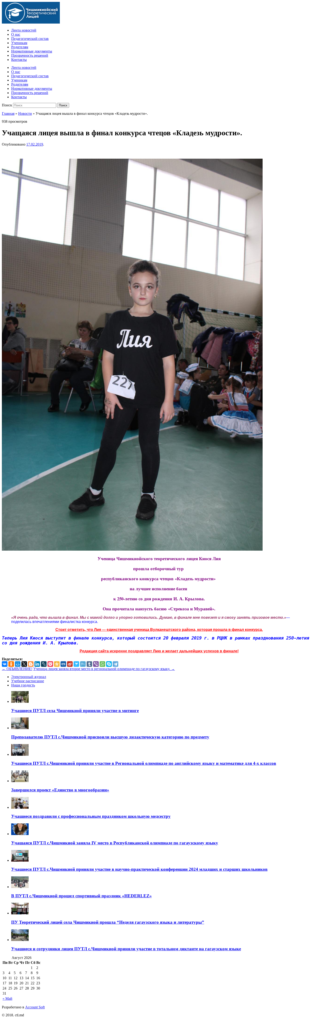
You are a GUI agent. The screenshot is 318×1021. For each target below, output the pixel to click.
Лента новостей (23, 30)
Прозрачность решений (29, 55)
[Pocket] (50, 664)
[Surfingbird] (76, 664)
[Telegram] (115, 664)
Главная (8, 113)
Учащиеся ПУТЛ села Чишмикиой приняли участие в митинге (75, 710)
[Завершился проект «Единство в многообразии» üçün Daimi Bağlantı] (20, 781)
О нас (15, 34)
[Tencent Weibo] (83, 664)
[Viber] (96, 664)
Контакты (19, 60)
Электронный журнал (28, 677)
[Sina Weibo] (70, 664)
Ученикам (19, 43)
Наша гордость (23, 685)
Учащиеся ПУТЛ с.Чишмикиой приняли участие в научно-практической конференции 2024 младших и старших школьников (139, 869)
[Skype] (109, 664)
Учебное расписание (27, 681)
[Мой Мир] (17, 664)
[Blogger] (31, 664)
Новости (25, 113)
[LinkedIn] (37, 664)
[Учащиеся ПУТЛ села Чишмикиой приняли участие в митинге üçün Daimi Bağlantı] (20, 701)
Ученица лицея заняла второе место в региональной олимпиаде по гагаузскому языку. (104, 669)
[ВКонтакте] (4, 664)
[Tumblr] (89, 664)
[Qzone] (57, 664)
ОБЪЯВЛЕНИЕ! (17, 669)
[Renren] (63, 664)
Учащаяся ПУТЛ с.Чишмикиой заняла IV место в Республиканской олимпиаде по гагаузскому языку (114, 842)
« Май (7, 998)
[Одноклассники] (11, 664)
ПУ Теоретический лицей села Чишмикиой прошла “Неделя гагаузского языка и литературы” (107, 922)
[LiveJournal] (44, 664)
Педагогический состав (30, 39)
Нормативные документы (31, 51)
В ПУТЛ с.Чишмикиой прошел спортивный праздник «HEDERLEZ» (81, 895)
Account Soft (35, 1007)
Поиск (7, 105)
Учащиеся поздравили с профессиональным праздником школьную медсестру (91, 816)
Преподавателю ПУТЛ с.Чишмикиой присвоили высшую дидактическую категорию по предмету (110, 736)
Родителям (19, 47)
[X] (24, 664)
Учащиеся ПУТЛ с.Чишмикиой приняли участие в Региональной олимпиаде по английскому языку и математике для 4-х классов (143, 763)
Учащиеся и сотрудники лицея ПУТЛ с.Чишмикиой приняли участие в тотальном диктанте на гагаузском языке (126, 948)
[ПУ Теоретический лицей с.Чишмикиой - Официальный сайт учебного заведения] (31, 22)
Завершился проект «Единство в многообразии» (60, 789)
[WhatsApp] (102, 664)
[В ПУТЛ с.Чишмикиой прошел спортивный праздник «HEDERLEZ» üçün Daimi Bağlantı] (20, 887)
